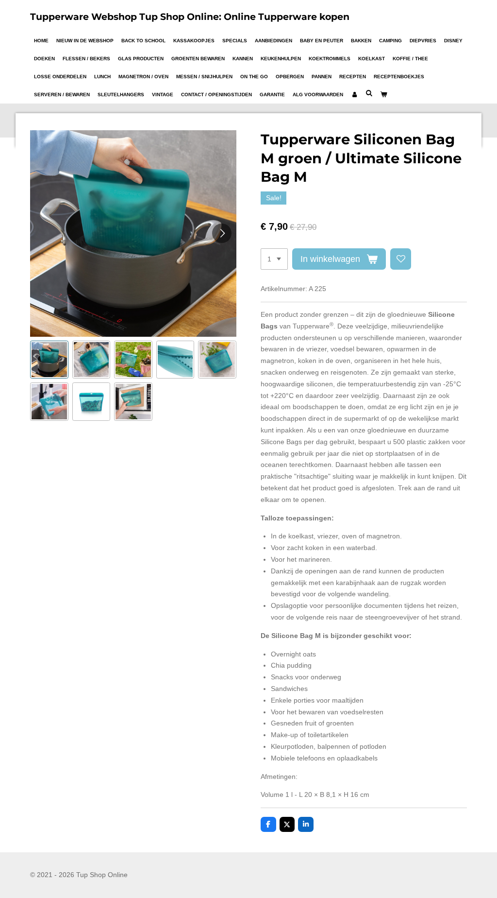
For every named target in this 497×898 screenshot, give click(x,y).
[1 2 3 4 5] (274, 259)
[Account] (354, 95)
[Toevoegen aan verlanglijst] (401, 259)
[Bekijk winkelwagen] (383, 95)
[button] (49, 360)
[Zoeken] (369, 93)
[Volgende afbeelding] (222, 233)
